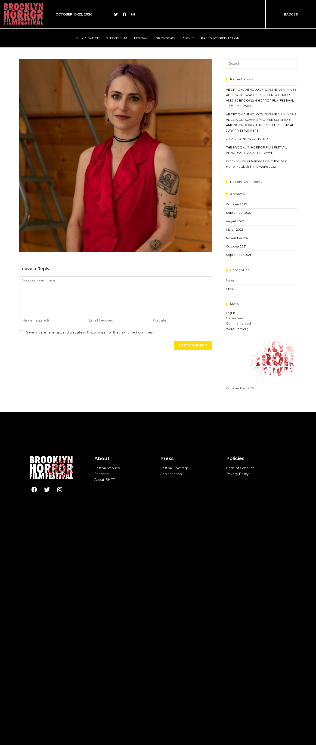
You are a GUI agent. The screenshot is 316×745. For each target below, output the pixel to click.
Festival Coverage (174, 468)
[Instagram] (133, 14)
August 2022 (235, 221)
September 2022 (238, 212)
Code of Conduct (240, 468)
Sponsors (101, 474)
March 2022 (234, 229)
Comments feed (238, 323)
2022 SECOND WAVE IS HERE (248, 139)
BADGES (291, 14)
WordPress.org (237, 329)
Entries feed (235, 318)
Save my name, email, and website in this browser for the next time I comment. (90, 332)
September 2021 (238, 255)
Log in (230, 313)
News (230, 280)
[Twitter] (116, 14)
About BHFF (104, 480)
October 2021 (236, 246)
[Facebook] (124, 14)
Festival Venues (107, 468)
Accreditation (171, 474)
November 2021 (237, 238)
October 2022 (236, 204)
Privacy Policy (237, 474)
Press (230, 289)
